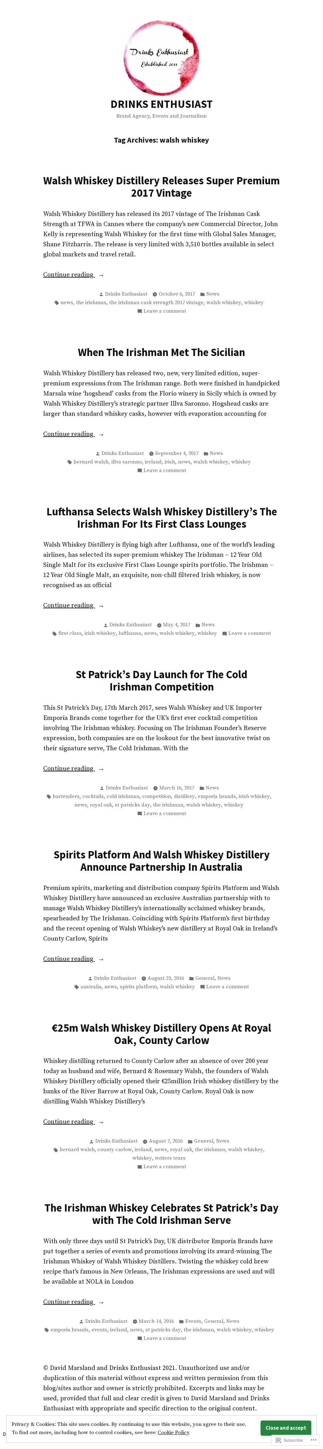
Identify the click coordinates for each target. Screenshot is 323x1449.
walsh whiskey (223, 302)
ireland (153, 462)
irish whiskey (100, 633)
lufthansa (130, 633)
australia (91, 987)
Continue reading (69, 275)
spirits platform (138, 987)
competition (156, 796)
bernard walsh (91, 462)
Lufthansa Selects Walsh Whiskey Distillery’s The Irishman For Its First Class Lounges (161, 518)
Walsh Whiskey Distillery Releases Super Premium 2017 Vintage (161, 187)
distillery (184, 796)
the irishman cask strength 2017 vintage (156, 302)
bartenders (66, 796)
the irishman (91, 302)
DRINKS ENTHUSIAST (161, 104)
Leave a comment (165, 312)
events (99, 1330)
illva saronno (126, 462)
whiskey (254, 302)
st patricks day (132, 805)
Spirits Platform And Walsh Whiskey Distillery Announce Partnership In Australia (162, 861)
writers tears (170, 1158)
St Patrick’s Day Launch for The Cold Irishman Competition (161, 680)
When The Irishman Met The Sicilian (161, 352)
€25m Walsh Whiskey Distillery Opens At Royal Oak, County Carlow (161, 1034)
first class (70, 633)
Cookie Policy (174, 1432)
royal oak (101, 805)
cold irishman (123, 796)
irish (170, 462)
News (213, 294)
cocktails (93, 796)
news (67, 302)
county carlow (114, 1149)
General (204, 978)
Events (193, 1321)
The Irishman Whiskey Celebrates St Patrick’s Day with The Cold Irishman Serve (161, 1214)
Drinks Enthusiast (126, 294)
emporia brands (217, 796)
